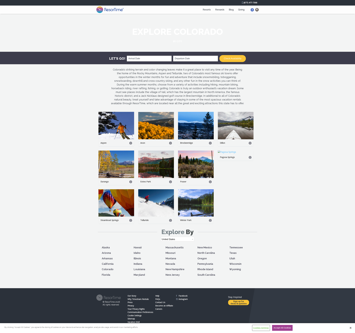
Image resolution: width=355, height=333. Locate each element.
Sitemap (131, 318)
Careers (158, 309)
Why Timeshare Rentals (138, 299)
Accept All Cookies (282, 328)
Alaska (106, 247)
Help (157, 295)
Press (130, 302)
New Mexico (204, 247)
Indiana (138, 263)
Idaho (137, 252)
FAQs (157, 299)
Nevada (170, 263)
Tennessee (236, 247)
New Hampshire (175, 269)
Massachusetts (175, 247)
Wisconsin (235, 263)
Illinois (137, 258)
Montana (171, 258)
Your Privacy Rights (136, 309)
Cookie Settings (135, 315)
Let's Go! (117, 58)
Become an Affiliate (164, 305)
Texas (233, 252)
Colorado (107, 269)
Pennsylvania (205, 263)
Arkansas (107, 258)
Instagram (183, 299)
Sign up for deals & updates (238, 302)
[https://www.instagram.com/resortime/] (257, 9)
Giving (241, 9)
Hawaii (138, 247)
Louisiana (139, 269)
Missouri (170, 252)
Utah (232, 258)
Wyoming (235, 269)
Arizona (106, 252)
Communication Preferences (140, 312)
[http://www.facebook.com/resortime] (252, 10)
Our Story (132, 295)
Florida (106, 274)
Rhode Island (205, 269)
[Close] (351, 328)
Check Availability (232, 58)
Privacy (131, 305)
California (108, 263)
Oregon (202, 258)
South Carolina (206, 274)
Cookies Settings (261, 328)
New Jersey (173, 274)
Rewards (219, 9)
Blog (231, 9)
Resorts (207, 9)
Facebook (183, 295)
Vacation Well (134, 322)
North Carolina (206, 252)
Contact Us (160, 302)
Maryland (139, 274)
